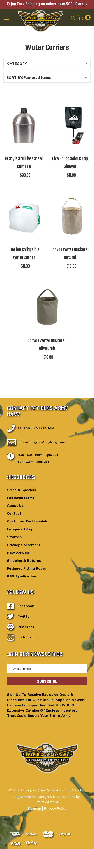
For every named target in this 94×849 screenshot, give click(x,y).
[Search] (72, 17)
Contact (14, 513)
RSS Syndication (21, 576)
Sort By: (14, 77)
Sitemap (14, 537)
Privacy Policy (55, 808)
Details (81, 4)
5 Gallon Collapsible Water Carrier (24, 253)
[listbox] (56, 77)
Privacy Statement (23, 545)
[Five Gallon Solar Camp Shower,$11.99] (70, 125)
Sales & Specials (21, 490)
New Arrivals (18, 552)
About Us (15, 505)
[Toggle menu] (6, 17)
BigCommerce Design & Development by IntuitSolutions (47, 799)
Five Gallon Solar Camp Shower (70, 162)
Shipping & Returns (24, 560)
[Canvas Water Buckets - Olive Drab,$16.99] (47, 307)
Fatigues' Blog (19, 529)
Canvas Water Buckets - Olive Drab (47, 344)
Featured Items (20, 497)
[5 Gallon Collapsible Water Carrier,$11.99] (24, 216)
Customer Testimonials (27, 521)
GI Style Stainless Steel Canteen (24, 162)
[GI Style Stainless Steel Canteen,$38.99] (24, 125)
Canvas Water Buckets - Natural (70, 253)
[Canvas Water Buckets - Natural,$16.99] (70, 216)
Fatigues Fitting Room (26, 568)
